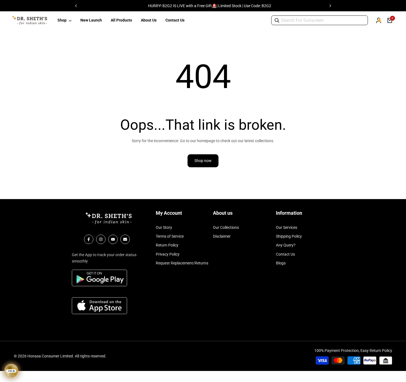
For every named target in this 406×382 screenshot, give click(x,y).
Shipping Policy (289, 236)
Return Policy (167, 245)
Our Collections (226, 227)
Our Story (164, 227)
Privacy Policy (168, 254)
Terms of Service (170, 236)
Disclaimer (222, 236)
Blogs (281, 263)
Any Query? (286, 245)
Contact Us (285, 254)
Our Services (286, 227)
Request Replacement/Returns (182, 263)
